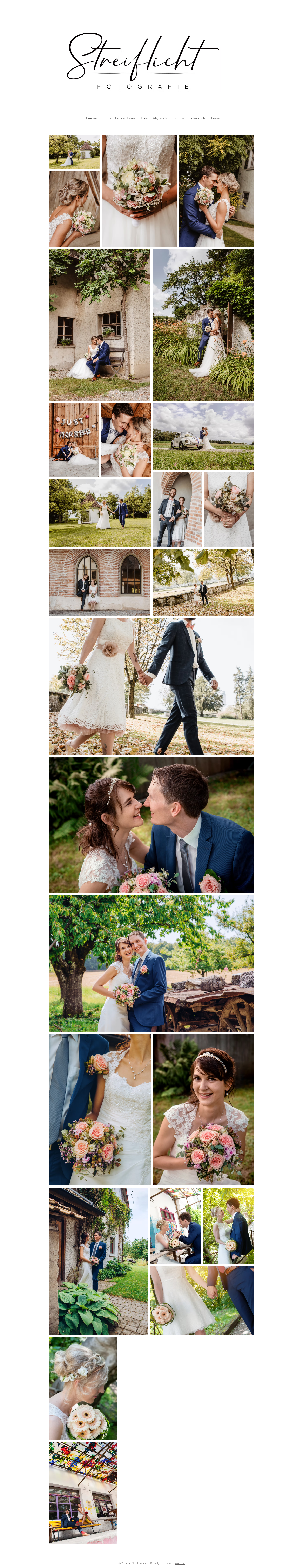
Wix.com (180, 1563)
